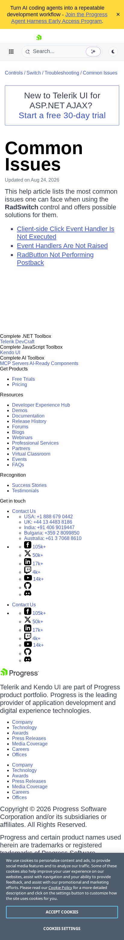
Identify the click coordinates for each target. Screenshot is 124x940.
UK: (48, 522)
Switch (33, 72)
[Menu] (11, 51)
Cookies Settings (61, 928)
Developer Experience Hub (41, 405)
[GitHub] (27, 587)
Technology (24, 727)
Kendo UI (10, 352)
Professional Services (35, 443)
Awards (20, 732)
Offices (19, 754)
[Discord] (27, 594)
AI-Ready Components (53, 363)
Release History (29, 421)
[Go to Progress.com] (19, 675)
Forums (20, 426)
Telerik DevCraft (17, 341)
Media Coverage (30, 743)
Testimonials (25, 490)
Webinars (22, 437)
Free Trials (23, 379)
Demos (19, 410)
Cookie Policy (60, 887)
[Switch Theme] (113, 51)
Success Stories (29, 485)
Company (22, 722)
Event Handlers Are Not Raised (62, 245)
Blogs (18, 432)
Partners (21, 448)
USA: (48, 516)
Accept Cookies (62, 912)
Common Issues (100, 72)
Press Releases (29, 738)
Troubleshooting (62, 72)
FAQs (18, 464)
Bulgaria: (51, 532)
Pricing (19, 384)
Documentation (28, 415)
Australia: (53, 538)
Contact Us (24, 511)
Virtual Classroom (31, 453)
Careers (20, 749)
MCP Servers (14, 363)
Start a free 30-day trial (62, 115)
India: (49, 527)
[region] (62, 896)
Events (19, 459)
